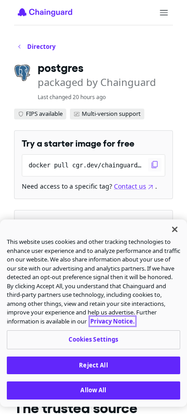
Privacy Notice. (112, 321)
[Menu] (164, 13)
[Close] (175, 229)
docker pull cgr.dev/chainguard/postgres (97, 165)
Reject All (93, 365)
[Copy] (155, 164)
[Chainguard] (45, 12)
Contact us (130, 186)
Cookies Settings (93, 339)
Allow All (93, 390)
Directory (41, 47)
